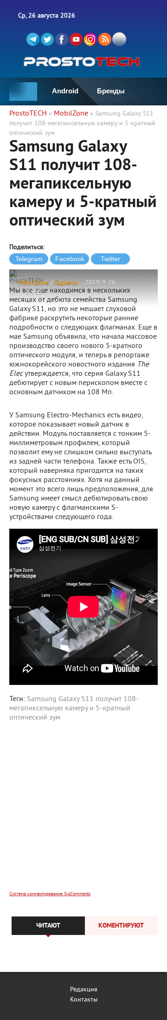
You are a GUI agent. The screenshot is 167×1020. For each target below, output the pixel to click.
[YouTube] (76, 39)
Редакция (83, 990)
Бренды (111, 91)
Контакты (83, 1000)
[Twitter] (47, 39)
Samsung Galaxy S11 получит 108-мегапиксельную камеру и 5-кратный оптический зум (74, 708)
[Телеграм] (33, 39)
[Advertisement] (83, 812)
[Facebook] (62, 39)
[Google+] (90, 39)
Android (65, 91)
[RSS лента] (105, 39)
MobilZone (34, 283)
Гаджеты (66, 283)
